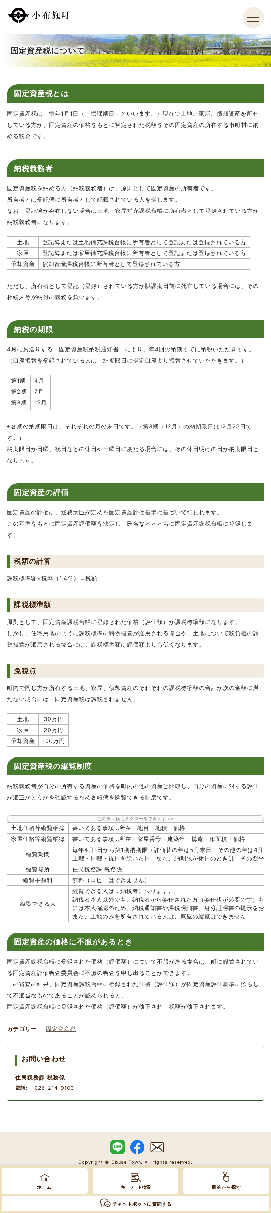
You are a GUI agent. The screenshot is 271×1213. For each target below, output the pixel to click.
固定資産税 (61, 1028)
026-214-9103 (54, 1088)
